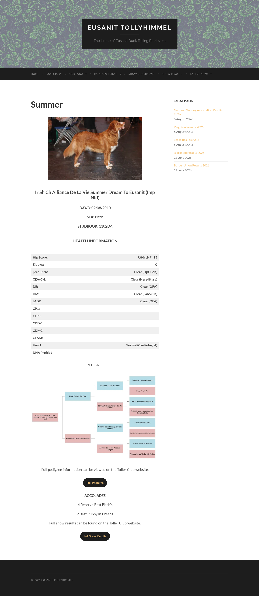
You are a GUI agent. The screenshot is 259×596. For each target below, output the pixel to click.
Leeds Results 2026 (186, 139)
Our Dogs (76, 73)
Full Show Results (95, 536)
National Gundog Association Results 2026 (198, 112)
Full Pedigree (95, 482)
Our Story (54, 73)
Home (35, 73)
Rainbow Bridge (106, 73)
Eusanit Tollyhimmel (129, 27)
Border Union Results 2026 (191, 165)
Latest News (199, 73)
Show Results (172, 73)
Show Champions (141, 73)
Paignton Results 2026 (188, 127)
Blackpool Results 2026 (189, 152)
